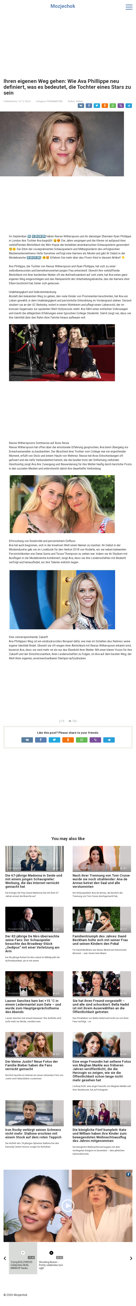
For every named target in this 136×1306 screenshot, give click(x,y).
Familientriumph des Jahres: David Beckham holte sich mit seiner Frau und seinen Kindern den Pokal (100, 940)
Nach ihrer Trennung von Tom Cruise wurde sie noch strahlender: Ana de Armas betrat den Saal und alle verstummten (101, 881)
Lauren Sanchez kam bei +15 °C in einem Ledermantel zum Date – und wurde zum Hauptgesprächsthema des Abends (33, 1006)
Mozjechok (62, 6)
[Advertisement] (68, 43)
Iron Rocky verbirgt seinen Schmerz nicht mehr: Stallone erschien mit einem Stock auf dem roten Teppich (33, 1133)
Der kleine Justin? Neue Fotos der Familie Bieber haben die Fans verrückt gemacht (31, 1065)
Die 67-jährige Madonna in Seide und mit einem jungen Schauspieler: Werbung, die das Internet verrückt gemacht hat (33, 881)
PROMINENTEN (55, 101)
